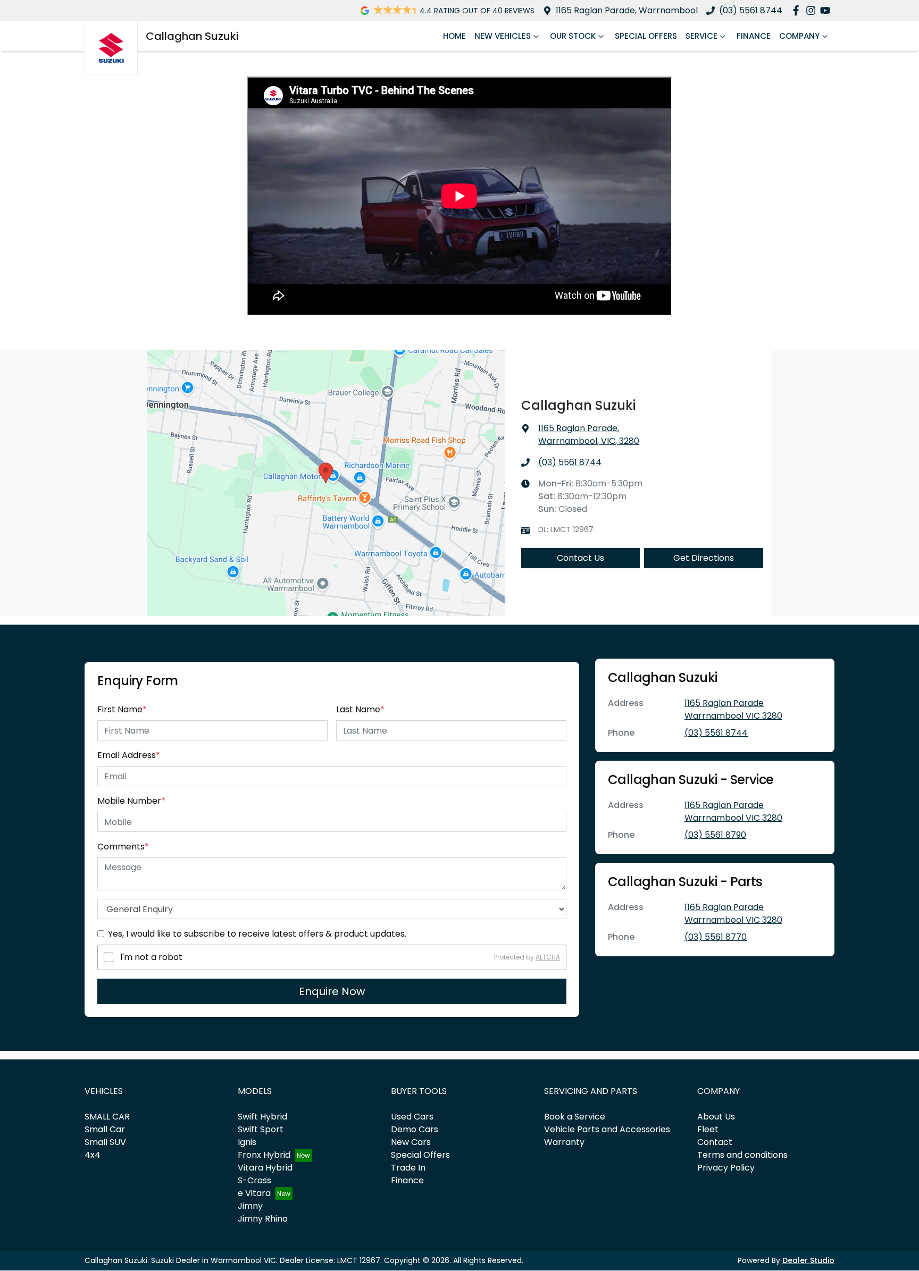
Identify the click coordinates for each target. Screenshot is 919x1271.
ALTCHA (548, 957)
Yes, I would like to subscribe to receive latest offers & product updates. (257, 934)
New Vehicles (502, 35)
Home (454, 35)
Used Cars (412, 1116)
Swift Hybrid (262, 1116)
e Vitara (254, 1193)
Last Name (360, 709)
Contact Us (580, 558)
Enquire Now (332, 991)
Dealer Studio (808, 1260)
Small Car (105, 1129)
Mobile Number (131, 801)
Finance (754, 35)
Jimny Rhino (263, 1219)
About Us (716, 1116)
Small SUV (105, 1142)
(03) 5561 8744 (750, 10)
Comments (123, 846)
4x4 (93, 1155)
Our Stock (573, 35)
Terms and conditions (742, 1155)
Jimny (250, 1206)
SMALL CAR (107, 1116)
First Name (122, 709)
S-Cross (254, 1180)
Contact (714, 1142)
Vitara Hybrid (265, 1167)
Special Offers (646, 35)
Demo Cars (414, 1129)
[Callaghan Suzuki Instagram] (813, 10)
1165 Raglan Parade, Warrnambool (627, 10)
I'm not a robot (151, 957)
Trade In (408, 1167)
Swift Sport (260, 1129)
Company (799, 35)
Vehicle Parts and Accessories (607, 1129)
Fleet (708, 1129)
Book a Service (574, 1116)
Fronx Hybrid (264, 1155)
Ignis (247, 1142)
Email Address (128, 755)
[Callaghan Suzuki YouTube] (827, 10)
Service (701, 35)
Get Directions (703, 558)
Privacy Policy (726, 1167)
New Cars (411, 1142)
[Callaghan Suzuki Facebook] (798, 10)
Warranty (564, 1142)
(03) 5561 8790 (715, 835)
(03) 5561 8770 (715, 937)
